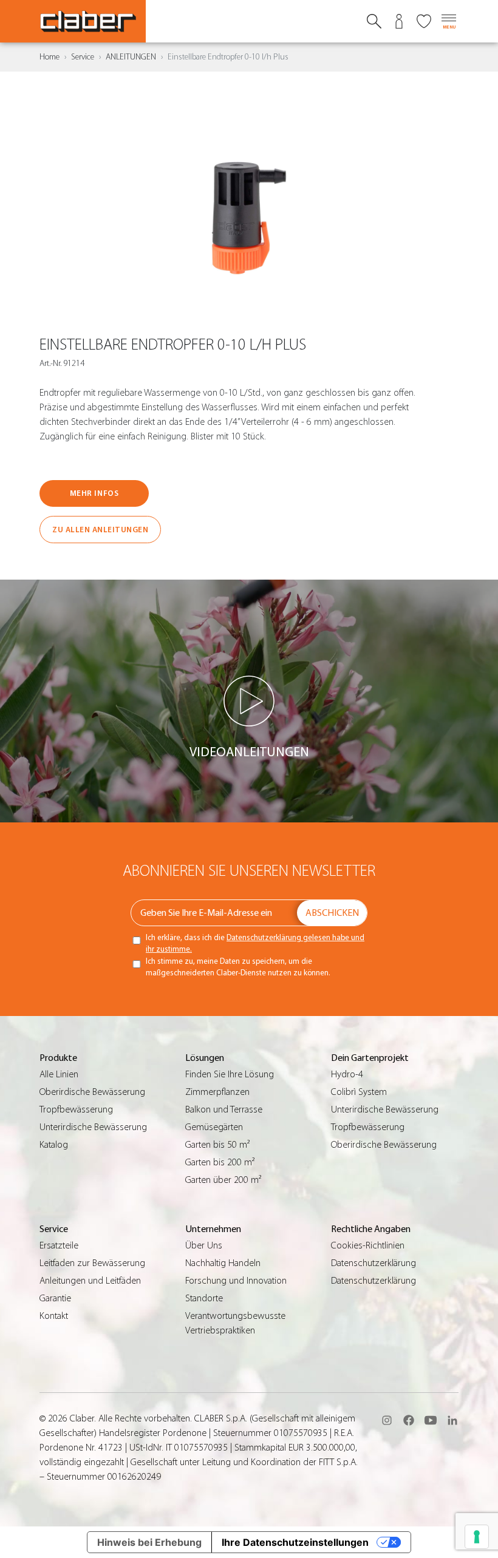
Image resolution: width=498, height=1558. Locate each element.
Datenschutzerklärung (373, 1263)
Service (82, 57)
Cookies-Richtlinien (367, 1245)
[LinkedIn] (452, 1420)
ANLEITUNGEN (131, 57)
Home (49, 57)
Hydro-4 (347, 1074)
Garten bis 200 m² (219, 1162)
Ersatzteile (58, 1245)
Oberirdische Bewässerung (92, 1091)
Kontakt (53, 1315)
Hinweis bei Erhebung (149, 1542)
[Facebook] (409, 1420)
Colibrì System (359, 1091)
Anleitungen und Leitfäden (90, 1280)
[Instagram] (387, 1420)
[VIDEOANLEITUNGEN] (249, 701)
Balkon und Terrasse (223, 1109)
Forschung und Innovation (236, 1280)
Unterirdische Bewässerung (93, 1127)
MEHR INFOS (94, 493)
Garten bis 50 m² (217, 1144)
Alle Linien (58, 1074)
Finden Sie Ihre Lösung (229, 1074)
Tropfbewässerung (76, 1109)
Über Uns (203, 1245)
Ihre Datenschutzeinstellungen (295, 1542)
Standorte (204, 1298)
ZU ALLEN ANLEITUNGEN (100, 529)
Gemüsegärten (214, 1127)
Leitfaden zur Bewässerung (92, 1263)
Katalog (53, 1144)
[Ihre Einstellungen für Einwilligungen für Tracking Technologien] (476, 1536)
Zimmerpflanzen (217, 1091)
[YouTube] (431, 1420)
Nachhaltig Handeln (223, 1263)
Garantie (55, 1298)
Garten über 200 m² (223, 1179)
